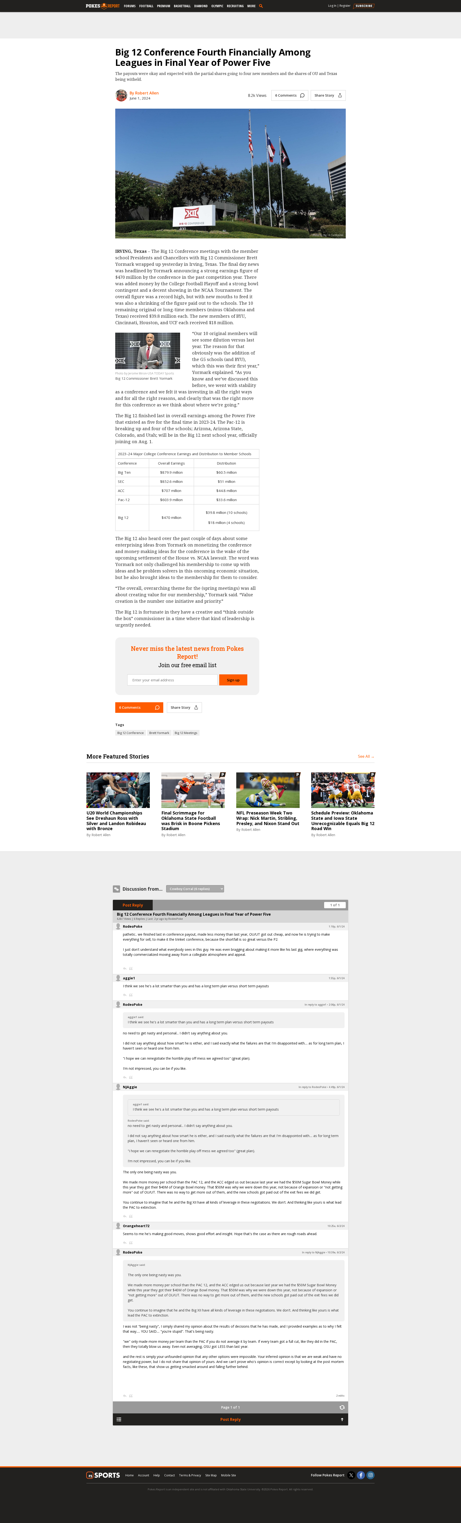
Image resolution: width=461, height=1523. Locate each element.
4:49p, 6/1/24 (337, 1087)
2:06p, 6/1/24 (337, 1004)
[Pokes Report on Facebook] (361, 1475)
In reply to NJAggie (313, 1252)
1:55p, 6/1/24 (337, 978)
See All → (366, 756)
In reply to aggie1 (315, 1004)
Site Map (211, 1475)
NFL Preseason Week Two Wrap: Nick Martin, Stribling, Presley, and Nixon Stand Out (267, 818)
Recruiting (235, 6)
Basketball (182, 6)
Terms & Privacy (190, 1475)
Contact (169, 1475)
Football (146, 6)
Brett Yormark (159, 733)
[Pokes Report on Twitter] (351, 1475)
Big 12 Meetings (186, 733)
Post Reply (133, 905)
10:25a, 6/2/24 (336, 1226)
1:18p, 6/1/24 (337, 926)
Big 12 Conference (130, 733)
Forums (130, 6)
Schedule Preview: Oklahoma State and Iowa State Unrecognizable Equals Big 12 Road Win (342, 820)
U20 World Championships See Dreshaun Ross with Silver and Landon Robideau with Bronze (116, 820)
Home (129, 1475)
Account (143, 1475)
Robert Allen (100, 835)
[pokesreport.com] (103, 6)
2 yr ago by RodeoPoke (168, 918)
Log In (332, 6)
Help (156, 1475)
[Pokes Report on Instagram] (370, 1475)
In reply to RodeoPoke (312, 1087)
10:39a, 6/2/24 (336, 1252)
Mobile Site (228, 1475)
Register (345, 6)
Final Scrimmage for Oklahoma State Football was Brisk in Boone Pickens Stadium (190, 820)
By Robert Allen (144, 93)
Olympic (217, 6)
